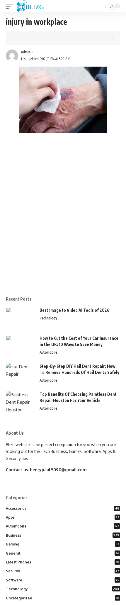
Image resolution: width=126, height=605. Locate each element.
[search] (100, 6)
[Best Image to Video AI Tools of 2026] (20, 318)
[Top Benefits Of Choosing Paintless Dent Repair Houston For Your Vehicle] (20, 402)
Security (62, 571)
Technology (48, 318)
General (62, 553)
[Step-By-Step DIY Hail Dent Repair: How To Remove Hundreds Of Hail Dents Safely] (20, 374)
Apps (62, 517)
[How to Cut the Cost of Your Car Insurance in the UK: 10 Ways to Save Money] (20, 346)
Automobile (48, 352)
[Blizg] (34, 6)
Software (62, 580)
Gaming (62, 544)
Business (62, 535)
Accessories (62, 508)
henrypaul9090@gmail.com (58, 469)
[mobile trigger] (11, 6)
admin (25, 52)
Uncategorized (62, 598)
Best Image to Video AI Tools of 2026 (75, 310)
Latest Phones (62, 562)
